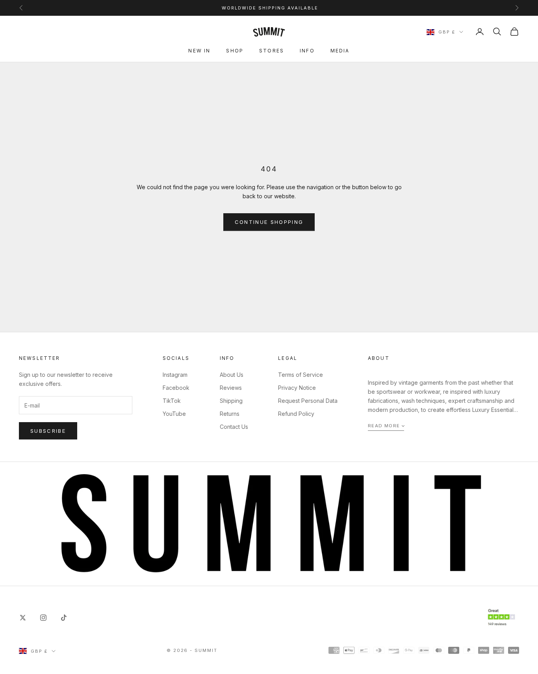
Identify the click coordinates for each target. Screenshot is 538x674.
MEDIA (340, 51)
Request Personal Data (308, 400)
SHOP (234, 51)
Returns (229, 413)
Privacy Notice (297, 387)
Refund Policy (296, 413)
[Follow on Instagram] (43, 618)
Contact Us (234, 426)
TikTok (172, 400)
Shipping (231, 400)
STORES (271, 51)
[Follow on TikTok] (64, 618)
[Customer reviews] (501, 617)
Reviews (231, 387)
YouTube (174, 413)
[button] (386, 426)
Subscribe (48, 431)
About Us (231, 374)
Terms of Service (300, 374)
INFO (307, 51)
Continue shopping (269, 222)
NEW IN (199, 51)
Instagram (175, 374)
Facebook (176, 387)
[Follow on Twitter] (23, 618)
